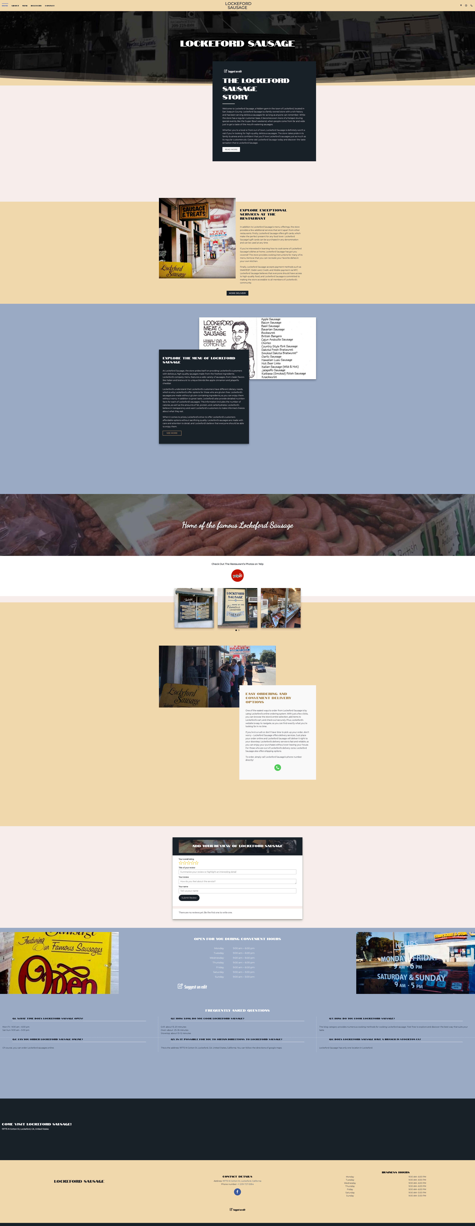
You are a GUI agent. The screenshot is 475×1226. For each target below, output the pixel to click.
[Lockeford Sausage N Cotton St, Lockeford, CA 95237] (461, 5)
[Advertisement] (237, 183)
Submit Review (189, 898)
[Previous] (172, 609)
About (15, 5)
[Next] (302, 609)
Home (5, 5)
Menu (25, 5)
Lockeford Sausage (237, 6)
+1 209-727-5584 (246, 1184)
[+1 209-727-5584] (472, 5)
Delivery (36, 5)
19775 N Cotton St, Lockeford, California (242, 1181)
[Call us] (277, 767)
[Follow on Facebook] (237, 1191)
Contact (50, 5)
